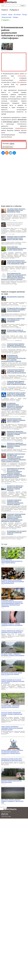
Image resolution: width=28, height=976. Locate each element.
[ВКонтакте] (3, 153)
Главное (4, 14)
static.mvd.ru (6, 51)
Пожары (15, 17)
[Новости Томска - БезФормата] (8, 2)
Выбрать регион (4, 814)
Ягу (17, 84)
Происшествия (6, 17)
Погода (24, 14)
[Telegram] (10, 153)
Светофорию (21, 82)
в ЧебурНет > (5, 20)
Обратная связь (4, 813)
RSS (10, 816)
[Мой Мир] (14, 153)
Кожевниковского (20, 128)
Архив (10, 14)
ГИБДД (11, 143)
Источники (17, 14)
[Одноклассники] (7, 153)
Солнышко (22, 76)
